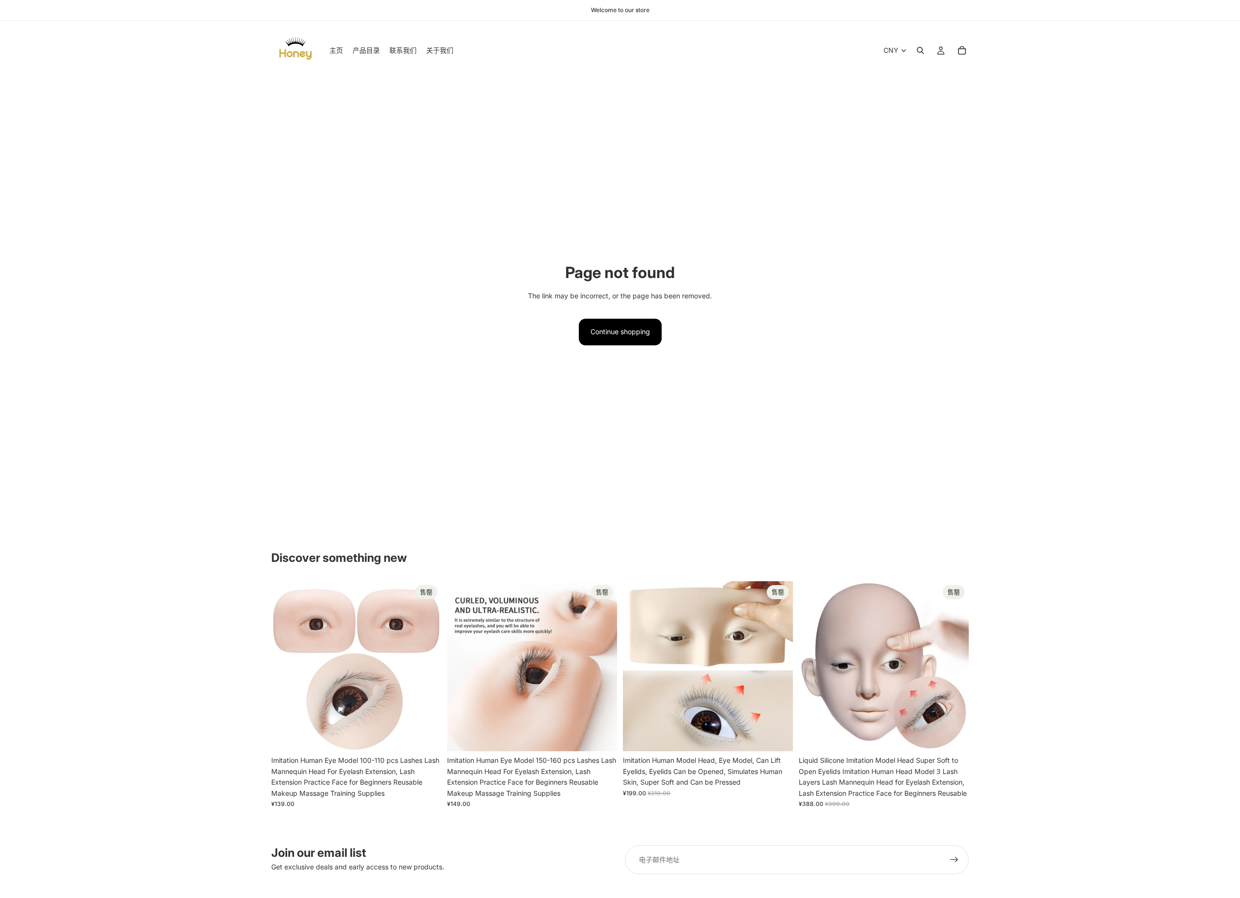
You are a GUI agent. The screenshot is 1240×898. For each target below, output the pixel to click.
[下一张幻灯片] (426, 666)
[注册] (954, 860)
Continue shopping (620, 331)
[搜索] (920, 50)
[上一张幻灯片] (285, 666)
